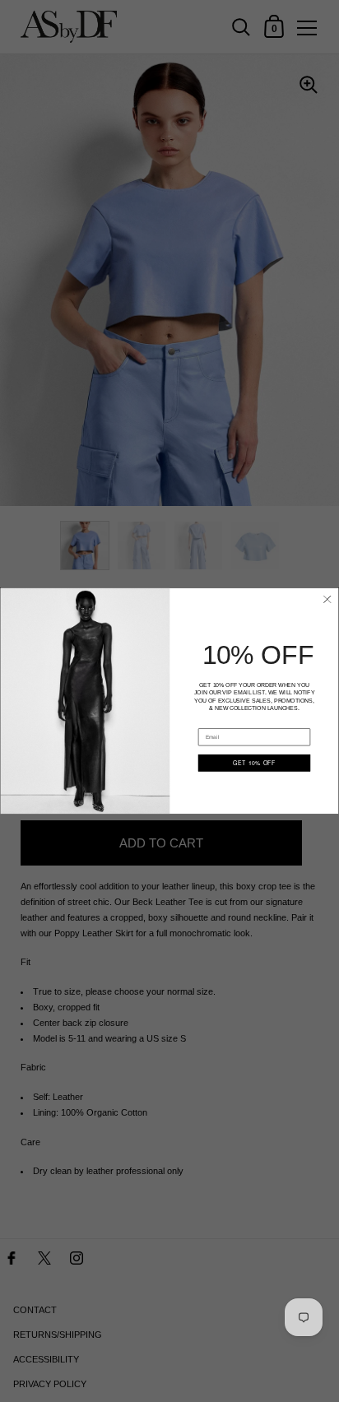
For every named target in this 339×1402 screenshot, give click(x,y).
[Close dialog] (327, 599)
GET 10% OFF (254, 763)
